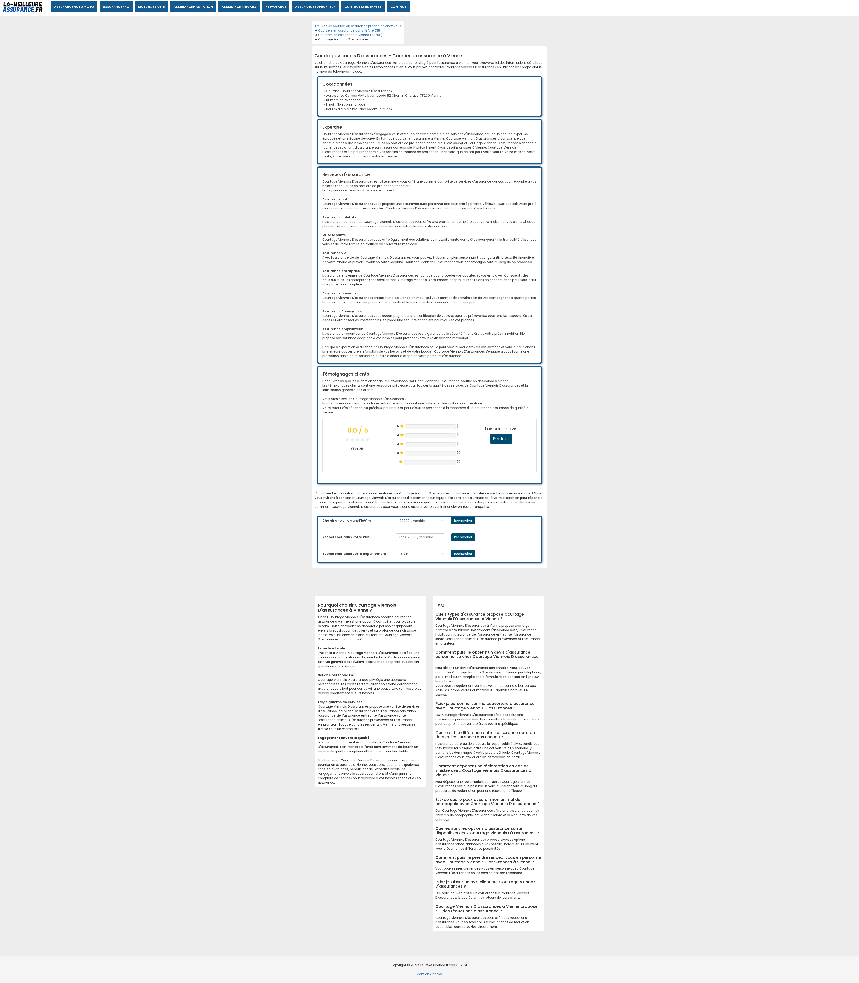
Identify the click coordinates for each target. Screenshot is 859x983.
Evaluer (501, 439)
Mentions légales (430, 974)
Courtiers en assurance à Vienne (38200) (350, 35)
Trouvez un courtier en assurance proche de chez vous (358, 26)
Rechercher (463, 520)
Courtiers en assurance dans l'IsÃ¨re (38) (350, 30)
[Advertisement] (426, 580)
